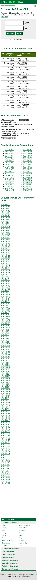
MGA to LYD (5, 371)
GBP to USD (9, 151)
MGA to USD (5, 205)
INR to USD (9, 164)
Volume (4, 528)
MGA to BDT (5, 247)
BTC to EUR (27, 181)
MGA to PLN (5, 417)
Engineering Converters (10, 548)
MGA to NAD (5, 395)
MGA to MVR (5, 388)
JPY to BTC (9, 186)
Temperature (23, 528)
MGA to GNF (5, 316)
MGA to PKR (5, 415)
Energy (4, 533)
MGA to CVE (5, 287)
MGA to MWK (5, 390)
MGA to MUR (5, 386)
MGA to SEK (5, 437)
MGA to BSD (5, 261)
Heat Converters (8, 551)
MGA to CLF (5, 274)
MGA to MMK (5, 379)
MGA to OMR (5, 406)
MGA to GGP (5, 309)
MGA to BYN (5, 269)
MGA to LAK (5, 362)
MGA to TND (5, 466)
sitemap (32, 575)
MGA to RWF (5, 428)
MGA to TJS (5, 463)
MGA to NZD (5, 404)
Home (2, 5)
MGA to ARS (5, 238)
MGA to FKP (5, 305)
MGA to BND (5, 256)
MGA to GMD (5, 314)
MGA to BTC (5, 263)
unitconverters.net (23, 576)
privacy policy (23, 575)
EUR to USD (9, 150)
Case (20, 545)
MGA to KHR (5, 351)
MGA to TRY (5, 470)
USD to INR (27, 164)
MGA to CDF (5, 272)
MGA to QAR (5, 421)
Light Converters (8, 557)
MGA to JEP (5, 342)
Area (3, 530)
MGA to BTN (5, 265)
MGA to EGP (5, 298)
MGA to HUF (5, 329)
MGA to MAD (5, 373)
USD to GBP (27, 151)
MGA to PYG (5, 419)
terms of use (12, 575)
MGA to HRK (5, 325)
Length (4, 525)
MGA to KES (5, 347)
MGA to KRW (5, 357)
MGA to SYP (5, 457)
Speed (4, 538)
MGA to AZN (5, 241)
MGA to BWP (5, 267)
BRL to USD (9, 157)
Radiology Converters (10, 566)
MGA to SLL (5, 444)
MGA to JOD (5, 346)
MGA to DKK (5, 293)
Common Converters (9, 522)
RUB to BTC (9, 190)
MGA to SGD (5, 439)
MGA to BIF (5, 252)
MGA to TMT (5, 465)
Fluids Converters (8, 554)
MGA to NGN (5, 397)
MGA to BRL (5, 260)
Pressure (22, 530)
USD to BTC (27, 172)
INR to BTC (9, 184)
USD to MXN (27, 153)
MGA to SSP (5, 450)
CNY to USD (9, 162)
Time (20, 535)
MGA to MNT (5, 380)
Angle (21, 538)
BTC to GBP (27, 183)
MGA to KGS (5, 349)
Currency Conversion (10, 5)
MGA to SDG (5, 435)
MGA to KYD (5, 360)
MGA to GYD (5, 320)
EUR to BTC (9, 181)
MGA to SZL (5, 459)
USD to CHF (27, 161)
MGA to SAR (5, 430)
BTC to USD (9, 172)
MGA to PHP (5, 413)
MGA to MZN (5, 393)
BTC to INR (27, 184)
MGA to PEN (5, 410)
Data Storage (6, 543)
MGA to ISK (5, 340)
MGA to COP (5, 280)
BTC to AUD (27, 173)
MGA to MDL (5, 375)
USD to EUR (27, 150)
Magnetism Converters (10, 563)
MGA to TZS (5, 476)
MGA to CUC (5, 283)
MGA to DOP (5, 294)
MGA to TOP (5, 468)
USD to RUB (27, 168)
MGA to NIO (5, 399)
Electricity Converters (10, 560)
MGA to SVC (5, 455)
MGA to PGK (5, 411)
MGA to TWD (5, 474)
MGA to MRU (5, 384)
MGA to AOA (5, 236)
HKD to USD (9, 170)
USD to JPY (27, 166)
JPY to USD (9, 166)
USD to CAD (27, 159)
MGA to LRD (5, 368)
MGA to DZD (5, 296)
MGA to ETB (5, 302)
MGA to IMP (5, 335)
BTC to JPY (27, 186)
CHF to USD (9, 161)
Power (21, 533)
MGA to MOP (5, 382)
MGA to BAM (5, 243)
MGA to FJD (5, 303)
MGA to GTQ (5, 318)
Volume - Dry (23, 543)
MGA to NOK (5, 401)
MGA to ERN (5, 300)
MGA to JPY (5, 221)
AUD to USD (9, 155)
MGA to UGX (5, 479)
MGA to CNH (5, 278)
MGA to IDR (5, 331)
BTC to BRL (27, 175)
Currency (5, 545)
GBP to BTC (9, 183)
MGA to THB (5, 461)
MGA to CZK (5, 289)
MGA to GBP (5, 217)
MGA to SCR (5, 433)
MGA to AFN (5, 228)
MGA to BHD (5, 250)
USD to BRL (27, 157)
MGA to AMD (5, 232)
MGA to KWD (5, 358)
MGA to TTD (5, 472)
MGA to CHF (5, 212)
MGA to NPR (5, 402)
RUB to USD (9, 168)
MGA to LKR (5, 366)
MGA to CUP (5, 285)
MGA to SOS (5, 446)
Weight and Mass (24, 525)
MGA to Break (6, 225)
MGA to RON (5, 422)
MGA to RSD (5, 424)
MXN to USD (9, 153)
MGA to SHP (5, 441)
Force (4, 535)
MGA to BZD (5, 271)
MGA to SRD (5, 448)
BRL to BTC (9, 175)
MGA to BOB (5, 258)
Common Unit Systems (10, 569)
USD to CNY (27, 162)
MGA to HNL (5, 324)
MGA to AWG (5, 239)
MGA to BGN (5, 249)
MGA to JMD (5, 344)
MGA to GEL (5, 307)
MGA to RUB (5, 426)
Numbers (22, 540)
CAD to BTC (9, 177)
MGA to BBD (5, 245)
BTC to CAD (27, 177)
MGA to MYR (5, 391)
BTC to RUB (27, 190)
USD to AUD (27, 155)
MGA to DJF (5, 291)
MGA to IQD (5, 336)
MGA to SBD (5, 432)
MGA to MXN (5, 223)
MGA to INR (5, 219)
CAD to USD (9, 159)
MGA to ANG (5, 234)
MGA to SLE (5, 443)
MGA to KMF (5, 353)
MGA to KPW (5, 355)
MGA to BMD (5, 254)
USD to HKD (27, 170)
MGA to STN (5, 454)
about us (3, 575)
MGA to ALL (5, 230)
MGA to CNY (5, 214)
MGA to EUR (5, 206)
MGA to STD (5, 452)
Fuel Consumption (7, 540)
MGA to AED (5, 227)
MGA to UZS (5, 483)
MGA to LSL (5, 369)
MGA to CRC (5, 282)
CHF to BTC (9, 179)
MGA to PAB (5, 408)
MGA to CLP (5, 276)
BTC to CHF (27, 179)
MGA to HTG (5, 327)
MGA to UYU (5, 481)
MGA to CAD (5, 210)
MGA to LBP (5, 364)
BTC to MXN (27, 188)
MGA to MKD (5, 377)
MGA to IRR (5, 338)
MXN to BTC (9, 188)
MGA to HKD (5, 322)
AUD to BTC (9, 173)
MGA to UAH (5, 477)
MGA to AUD (5, 208)
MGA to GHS (5, 311)
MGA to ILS (5, 333)
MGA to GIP (5, 313)
